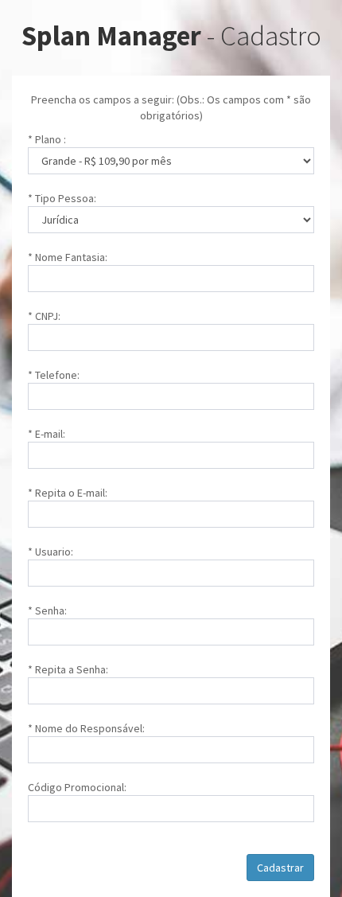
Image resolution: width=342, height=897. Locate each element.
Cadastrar (280, 867)
